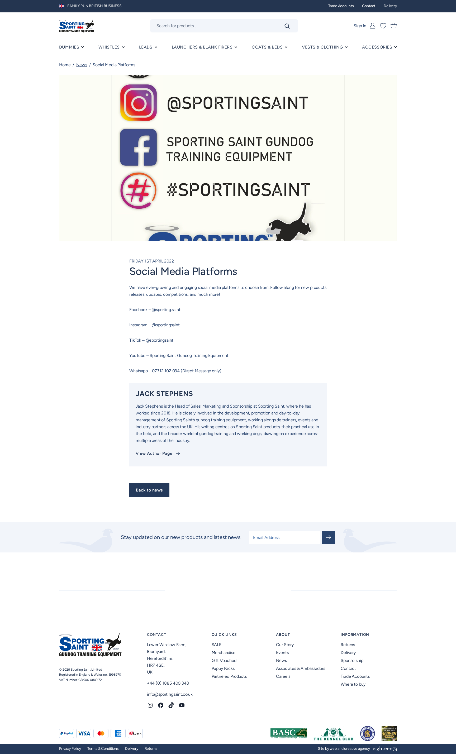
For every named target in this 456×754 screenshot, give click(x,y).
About (283, 634)
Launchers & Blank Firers (202, 47)
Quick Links (224, 634)
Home (64, 64)
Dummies (69, 47)
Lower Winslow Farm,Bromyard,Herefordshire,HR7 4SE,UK (167, 658)
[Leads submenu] (156, 47)
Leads (146, 47)
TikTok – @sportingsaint (151, 340)
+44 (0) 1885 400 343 (168, 683)
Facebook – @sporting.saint (155, 309)
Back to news (149, 490)
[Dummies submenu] (82, 47)
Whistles (109, 47)
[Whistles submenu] (123, 47)
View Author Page (154, 453)
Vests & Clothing (322, 47)
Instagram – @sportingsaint (154, 324)
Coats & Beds (267, 47)
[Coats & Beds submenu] (286, 47)
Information (355, 634)
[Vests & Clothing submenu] (346, 47)
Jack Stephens (164, 393)
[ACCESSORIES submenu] (395, 47)
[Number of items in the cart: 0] (394, 26)
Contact (156, 634)
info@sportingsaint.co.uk (170, 694)
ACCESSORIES (377, 47)
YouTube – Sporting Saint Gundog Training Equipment (179, 355)
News (81, 64)
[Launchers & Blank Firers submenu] (236, 47)
